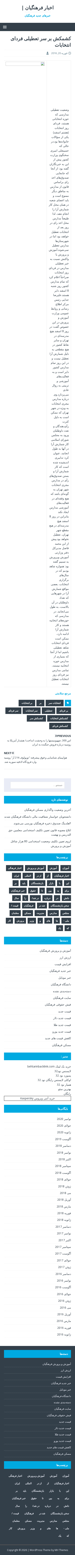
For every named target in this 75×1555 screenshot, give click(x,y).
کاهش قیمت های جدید (58, 1038)
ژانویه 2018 (64, 1220)
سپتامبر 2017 (63, 1247)
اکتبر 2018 (64, 1159)
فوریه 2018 (64, 1213)
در (57, 898)
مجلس (65, 913)
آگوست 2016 (63, 1287)
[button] (5, 27)
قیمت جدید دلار (62, 1018)
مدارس (53, 913)
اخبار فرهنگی (14, 868)
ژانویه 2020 (64, 1132)
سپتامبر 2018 (63, 1166)
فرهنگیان (28, 905)
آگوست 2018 (63, 1173)
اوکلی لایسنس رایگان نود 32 (54, 1080)
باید (23, 883)
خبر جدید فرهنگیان (60, 971)
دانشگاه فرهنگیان (61, 984)
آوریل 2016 (64, 1314)
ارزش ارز (65, 957)
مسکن (27, 913)
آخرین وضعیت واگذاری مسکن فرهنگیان (47, 810)
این (67, 883)
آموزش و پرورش (35, 868)
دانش (66, 898)
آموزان (65, 868)
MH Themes (61, 1550)
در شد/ (35, 898)
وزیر (32, 920)
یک (59, 928)
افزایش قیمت (63, 964)
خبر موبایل (64, 977)
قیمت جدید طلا (62, 1025)
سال (16, 898)
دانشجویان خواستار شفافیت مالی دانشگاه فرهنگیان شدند (37, 816)
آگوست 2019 (63, 1139)
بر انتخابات (27, 703)
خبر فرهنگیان (18, 890)
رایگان (67, 1094)
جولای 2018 (64, 1179)
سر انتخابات (32, 710)
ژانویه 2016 (64, 1334)
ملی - (66, 920)
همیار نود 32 (64, 1084)
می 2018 (65, 1193)
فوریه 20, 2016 (59, 53)
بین (50, 890)
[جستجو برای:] (37, 785)
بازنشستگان (37, 883)
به (58, 890)
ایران (16, 875)
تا (42, 890)
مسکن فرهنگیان (61, 1045)
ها (57, 920)
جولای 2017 (64, 1260)
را (25, 898)
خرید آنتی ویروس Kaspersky (37, 1098)
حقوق (33, 890)
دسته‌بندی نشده (62, 991)
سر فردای (13, 710)
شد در (42, 905)
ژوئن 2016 (64, 1301)
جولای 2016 (64, 1294)
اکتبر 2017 (64, 1240)
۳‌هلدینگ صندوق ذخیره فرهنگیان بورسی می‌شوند (42, 823)
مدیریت (40, 913)
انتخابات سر (55, 703)
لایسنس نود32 (62, 1071)
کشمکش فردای (60, 726)
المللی (28, 875)
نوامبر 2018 (64, 1152)
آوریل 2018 (64, 1199)
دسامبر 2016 (63, 1274)
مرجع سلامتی (63, 693)
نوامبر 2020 (64, 1119)
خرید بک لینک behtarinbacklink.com (49, 1066)
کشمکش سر (36, 718)
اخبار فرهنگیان (61, 875)
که (68, 928)
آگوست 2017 (63, 1253)
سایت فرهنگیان (62, 998)
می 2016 (65, 1307)
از (48, 875)
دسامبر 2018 (63, 1146)
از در (39, 875)
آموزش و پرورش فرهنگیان (55, 950)
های (48, 920)
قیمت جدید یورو (61, 1031)
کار (9, 920)
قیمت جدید (64, 1011)
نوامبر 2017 (64, 1233)
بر (40, 703)
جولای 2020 (64, 1125)
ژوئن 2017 (64, 1267)
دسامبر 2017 (63, 1227)
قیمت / (14, 905)
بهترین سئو (64, 1089)
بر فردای (63, 710)
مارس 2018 (64, 1206)
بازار (51, 883)
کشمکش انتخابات (59, 718)
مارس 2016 (64, 1321)
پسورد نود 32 (63, 1075)
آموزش (53, 868)
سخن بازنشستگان (60, 905)
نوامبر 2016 (64, 1280)
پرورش (20, 920)
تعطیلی (48, 710)
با (59, 883)
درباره (47, 898)
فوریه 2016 (64, 1328)
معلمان (15, 913)
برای (67, 890)
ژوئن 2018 (64, 1186)
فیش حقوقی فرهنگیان (58, 1004)
